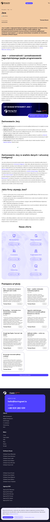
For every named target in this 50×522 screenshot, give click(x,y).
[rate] (2, 22)
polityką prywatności (13, 513)
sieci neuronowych (8, 174)
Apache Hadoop (7, 142)
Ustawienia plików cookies (29, 517)
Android (45, 135)
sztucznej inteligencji (19, 164)
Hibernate (4, 49)
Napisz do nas (29, 3)
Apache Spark (5, 169)
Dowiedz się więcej (13, 244)
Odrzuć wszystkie (18, 517)
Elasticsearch (5, 178)
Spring (8, 49)
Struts (41, 47)
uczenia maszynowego (32, 171)
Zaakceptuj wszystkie (8, 517)
